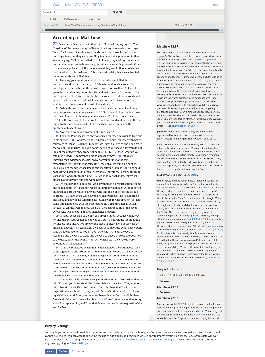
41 (57, 279)
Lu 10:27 (169, 260)
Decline (63, 351)
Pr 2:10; (218, 229)
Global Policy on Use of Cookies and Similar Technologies (142, 339)
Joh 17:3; (168, 187)
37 (64, 259)
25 (67, 195)
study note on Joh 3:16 (184, 125)
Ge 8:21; (202, 229)
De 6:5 (180, 90)
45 (128, 295)
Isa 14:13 (162, 233)
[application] (132, 30)
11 (57, 108)
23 (57, 183)
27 (55, 207)
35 (89, 251)
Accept (50, 351)
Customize (77, 351)
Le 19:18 (201, 311)
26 (133, 199)
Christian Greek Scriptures (200, 59)
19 (69, 164)
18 (119, 156)
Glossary (192, 174)
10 (76, 96)
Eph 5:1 (203, 80)
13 (55, 120)
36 (73, 255)
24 (75, 187)
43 (75, 287)
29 (57, 215)
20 (55, 168)
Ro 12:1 (177, 187)
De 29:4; (191, 218)
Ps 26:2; (200, 218)
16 (73, 140)
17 (106, 152)
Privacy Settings (78, 343)
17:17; (210, 229)
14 (57, 132)
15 (57, 136)
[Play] (42, 30)
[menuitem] (221, 12)
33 (92, 239)
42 (55, 283)
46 (106, 299)
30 (110, 219)
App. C (211, 138)
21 (126, 168)
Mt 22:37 (179, 303)
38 (135, 263)
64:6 (207, 218)
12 (100, 112)
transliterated (208, 135)
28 (92, 207)
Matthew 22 (51, 25)
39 (102, 267)
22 (96, 176)
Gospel (208, 253)
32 (112, 231)
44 (98, 291)
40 (101, 271)
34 (57, 247)
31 (77, 227)
